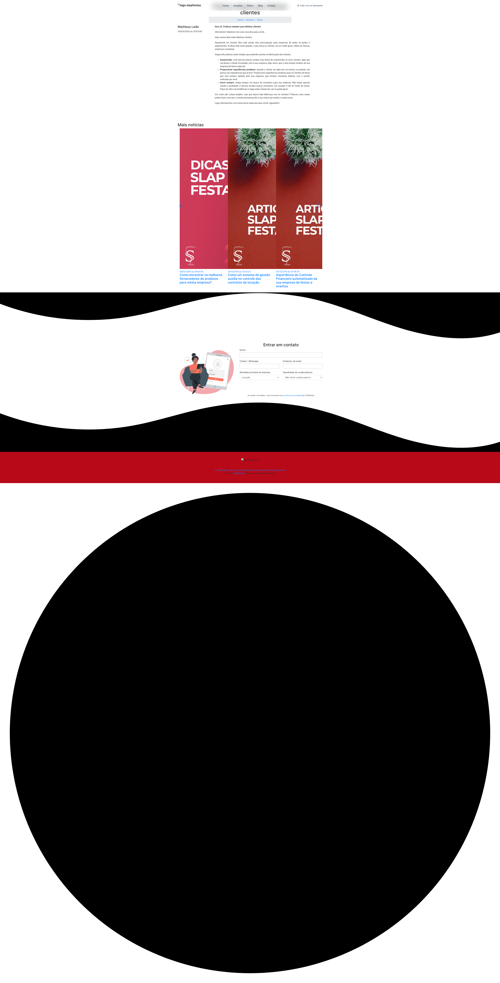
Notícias (250, 19)
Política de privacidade (255, 470)
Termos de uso (236, 470)
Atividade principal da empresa (255, 372)
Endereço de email (292, 361)
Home (226, 5)
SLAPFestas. (239, 473)
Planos (250, 5)
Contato (271, 5)
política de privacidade (293, 395)
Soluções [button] (237, 5)
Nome (242, 350)
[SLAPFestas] (189, 5)
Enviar (281, 388)
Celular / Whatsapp (249, 361)
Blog (260, 5)
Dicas (260, 19)
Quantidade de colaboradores (297, 372)
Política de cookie (276, 470)
